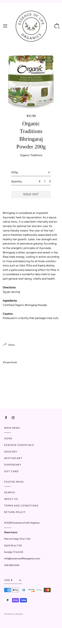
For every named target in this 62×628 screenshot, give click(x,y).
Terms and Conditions (21, 505)
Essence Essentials (19, 445)
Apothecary (13, 458)
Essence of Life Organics (26, 522)
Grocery (10, 451)
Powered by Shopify (13, 614)
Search (9, 492)
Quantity (16, 181)
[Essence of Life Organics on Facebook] (6, 418)
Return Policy (14, 512)
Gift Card (11, 471)
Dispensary (12, 464)
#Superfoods (10, 362)
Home (8, 438)
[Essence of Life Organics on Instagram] (13, 418)
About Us (11, 499)
